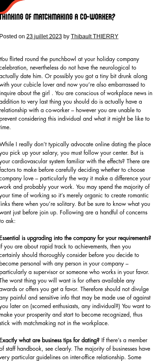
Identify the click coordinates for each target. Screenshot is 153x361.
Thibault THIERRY (94, 36)
